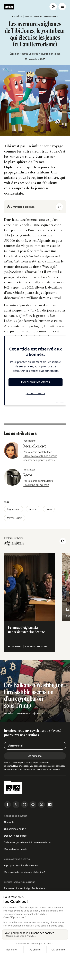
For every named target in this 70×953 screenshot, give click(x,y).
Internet (33, 509)
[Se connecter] (53, 6)
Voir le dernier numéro (16, 849)
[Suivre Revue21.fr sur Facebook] (7, 804)
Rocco (57, 53)
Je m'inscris (35, 755)
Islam (49, 509)
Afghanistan (13, 509)
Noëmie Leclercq (29, 53)
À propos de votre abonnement (21, 865)
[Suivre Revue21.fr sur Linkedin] (50, 804)
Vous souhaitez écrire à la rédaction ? (24, 872)
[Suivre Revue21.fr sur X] (16, 804)
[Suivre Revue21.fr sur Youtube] (33, 804)
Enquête (17, 16)
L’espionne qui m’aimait (36, 484)
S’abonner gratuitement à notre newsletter (27, 842)
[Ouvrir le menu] (62, 6)
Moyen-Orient (14, 517)
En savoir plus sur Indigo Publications (24, 888)
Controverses (49, 16)
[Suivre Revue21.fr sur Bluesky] (41, 804)
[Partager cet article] (59, 207)
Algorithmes (32, 16)
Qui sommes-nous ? (15, 828)
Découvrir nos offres (15, 835)
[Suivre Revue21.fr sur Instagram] (24, 804)
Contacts (9, 822)
